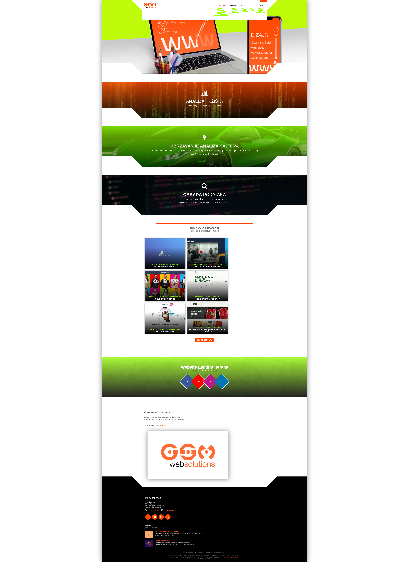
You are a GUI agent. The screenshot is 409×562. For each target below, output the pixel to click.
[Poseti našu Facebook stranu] (187, 381)
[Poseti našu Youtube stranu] (199, 381)
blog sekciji (163, 528)
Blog (252, 5)
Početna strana (221, 5)
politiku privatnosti (230, 557)
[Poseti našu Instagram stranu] (210, 381)
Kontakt (260, 5)
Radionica (234, 5)
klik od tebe (161, 425)
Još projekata (204, 340)
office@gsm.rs (171, 510)
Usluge (244, 5)
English (263, 1)
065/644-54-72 (155, 510)
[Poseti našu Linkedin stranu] (222, 381)
